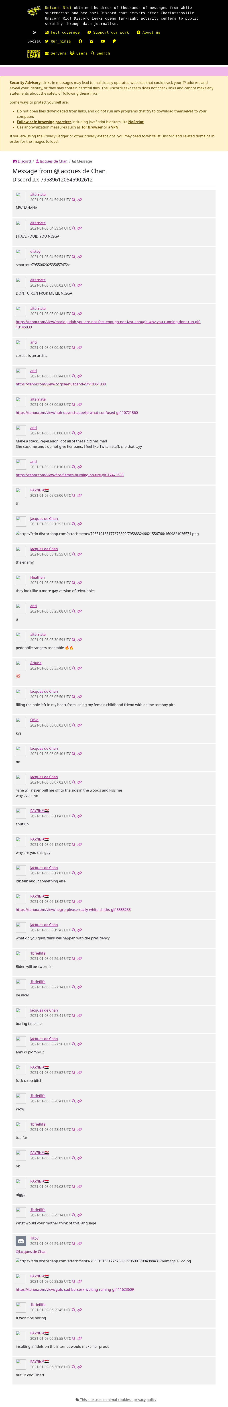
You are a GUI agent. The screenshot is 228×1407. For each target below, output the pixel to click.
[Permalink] (79, 199)
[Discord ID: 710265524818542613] (21, 665)
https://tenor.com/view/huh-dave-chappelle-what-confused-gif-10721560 (77, 412)
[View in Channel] (73, 199)
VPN (114, 127)
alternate (38, 194)
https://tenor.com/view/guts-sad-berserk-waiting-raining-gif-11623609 (75, 1289)
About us (150, 32)
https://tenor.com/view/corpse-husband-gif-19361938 (61, 384)
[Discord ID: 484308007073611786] (21, 492)
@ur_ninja (60, 41)
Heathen (37, 577)
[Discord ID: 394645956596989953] (21, 521)
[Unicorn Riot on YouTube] (103, 41)
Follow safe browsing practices (44, 121)
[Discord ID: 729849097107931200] (21, 197)
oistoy (35, 251)
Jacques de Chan (53, 161)
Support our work (110, 32)
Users (81, 53)
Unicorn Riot (58, 8)
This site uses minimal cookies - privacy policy (117, 1399)
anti (33, 342)
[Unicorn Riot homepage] (34, 11)
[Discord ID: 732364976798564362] (21, 955)
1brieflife (37, 953)
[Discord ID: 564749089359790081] (21, 1240)
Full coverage (64, 32)
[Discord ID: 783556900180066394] (21, 344)
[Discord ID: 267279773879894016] (21, 579)
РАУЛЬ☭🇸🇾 (39, 490)
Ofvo (34, 719)
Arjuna (35, 662)
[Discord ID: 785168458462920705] (21, 254)
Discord (24, 161)
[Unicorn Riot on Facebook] (80, 41)
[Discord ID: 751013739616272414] (21, 722)
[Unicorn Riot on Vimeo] (91, 41)
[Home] (34, 54)
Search (102, 53)
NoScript (136, 121)
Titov (34, 1238)
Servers (57, 53)
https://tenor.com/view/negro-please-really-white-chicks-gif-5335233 (73, 909)
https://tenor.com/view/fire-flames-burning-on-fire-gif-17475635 (70, 474)
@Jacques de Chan (31, 1251)
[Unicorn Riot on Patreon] (114, 41)
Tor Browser (92, 127)
